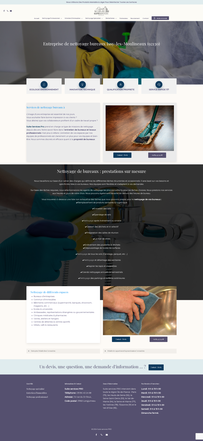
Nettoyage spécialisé (35, 389)
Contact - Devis (156, 367)
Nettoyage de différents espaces (49, 292)
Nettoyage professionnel (37, 397)
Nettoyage (89, 221)
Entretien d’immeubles (36, 393)
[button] (122, 155)
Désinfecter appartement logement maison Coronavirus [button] (126, 351)
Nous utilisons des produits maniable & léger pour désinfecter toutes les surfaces (101, 2)
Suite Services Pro (35, 127)
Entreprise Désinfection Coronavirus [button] (43, 351)
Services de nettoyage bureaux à (45, 107)
